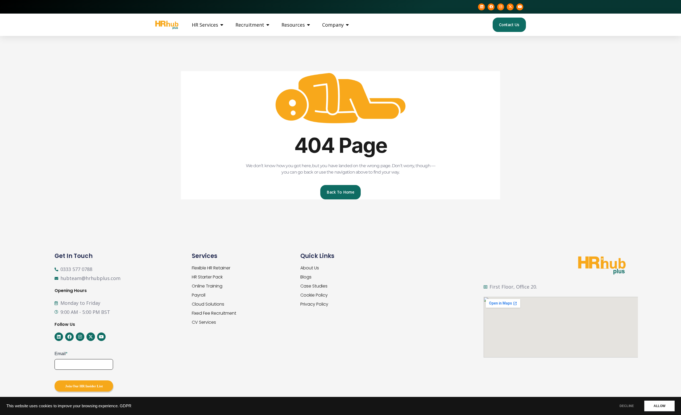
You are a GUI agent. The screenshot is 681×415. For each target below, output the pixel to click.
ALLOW (659, 406)
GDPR (125, 406)
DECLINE (627, 406)
